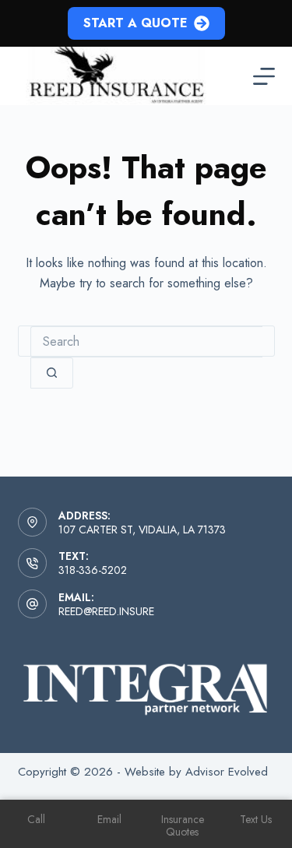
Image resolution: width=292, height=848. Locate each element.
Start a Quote (135, 23)
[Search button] (51, 373)
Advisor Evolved (226, 771)
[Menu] (264, 76)
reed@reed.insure (106, 611)
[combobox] (146, 341)
